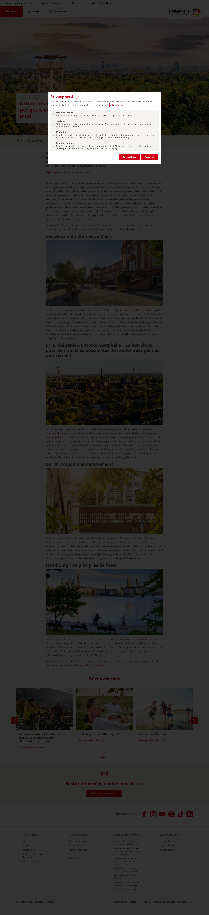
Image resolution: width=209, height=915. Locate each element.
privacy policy (116, 105)
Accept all (149, 157)
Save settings (129, 157)
